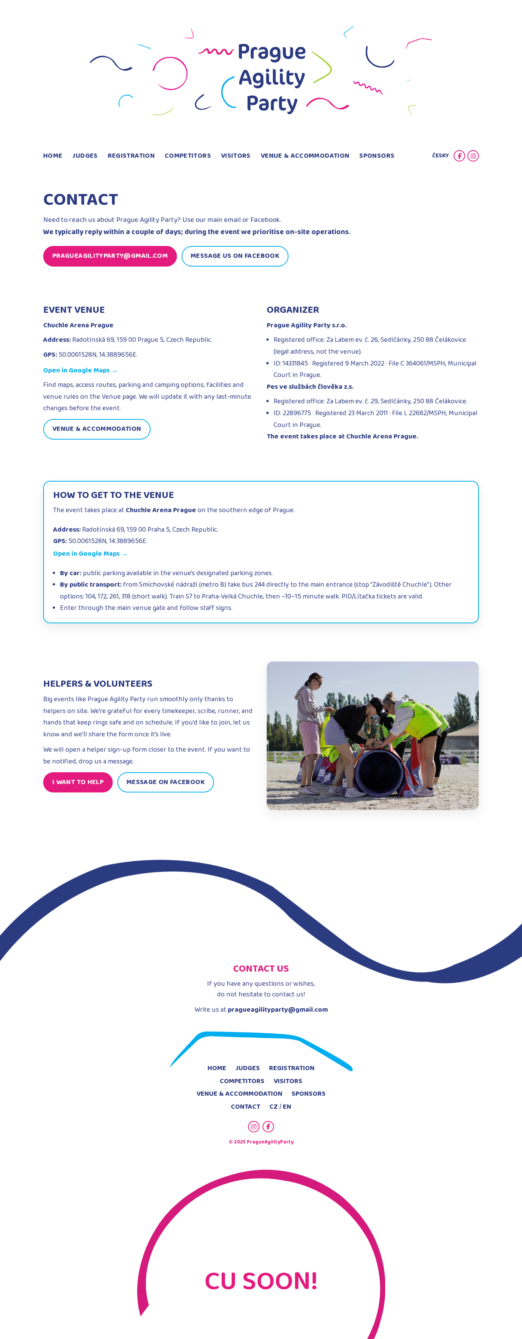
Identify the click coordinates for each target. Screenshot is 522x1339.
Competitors (188, 155)
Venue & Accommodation (305, 155)
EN (287, 1106)
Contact (245, 1106)
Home (52, 155)
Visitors (236, 155)
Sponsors (376, 155)
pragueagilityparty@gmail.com (110, 256)
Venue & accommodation (96, 429)
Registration (131, 155)
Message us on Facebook (235, 256)
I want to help (78, 782)
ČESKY (440, 155)
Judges (84, 155)
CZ (273, 1106)
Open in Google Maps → (80, 370)
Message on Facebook (165, 782)
